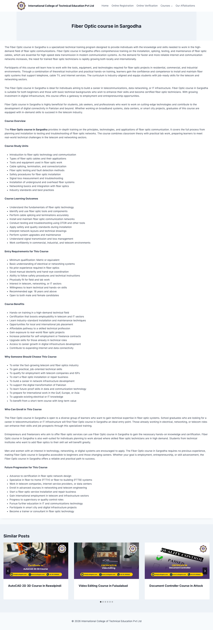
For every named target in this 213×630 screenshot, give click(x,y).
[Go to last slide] (8, 570)
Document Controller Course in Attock (176, 585)
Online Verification (147, 5)
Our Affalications (185, 5)
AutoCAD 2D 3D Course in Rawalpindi (34, 585)
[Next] (205, 570)
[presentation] (35, 561)
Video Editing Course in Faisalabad (103, 585)
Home (105, 5)
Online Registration (123, 5)
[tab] (100, 602)
